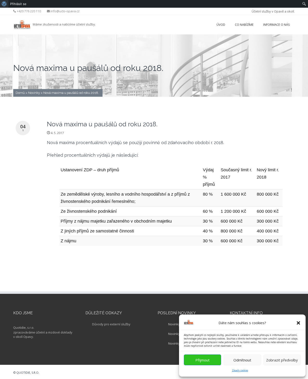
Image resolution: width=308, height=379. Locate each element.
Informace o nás (276, 24)
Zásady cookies (240, 370)
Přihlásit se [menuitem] (18, 4)
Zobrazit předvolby (282, 360)
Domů (20, 93)
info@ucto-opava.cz (65, 11)
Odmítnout (242, 360)
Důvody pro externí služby (111, 324)
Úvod (221, 24)
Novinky (34, 93)
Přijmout (202, 360)
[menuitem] (4, 4)
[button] (298, 323)
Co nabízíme (244, 24)
